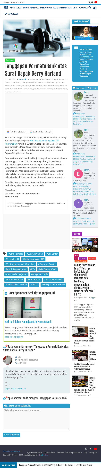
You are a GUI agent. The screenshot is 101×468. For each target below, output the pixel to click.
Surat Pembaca (31, 7)
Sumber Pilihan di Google (42, 132)
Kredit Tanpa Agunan (18, 85)
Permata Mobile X (16, 89)
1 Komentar (34, 79)
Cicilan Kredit (15, 82)
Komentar (80, 88)
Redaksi (21, 79)
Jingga (93, 298)
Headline (83, 258)
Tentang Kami (11, 13)
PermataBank (27, 89)
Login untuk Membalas (15, 388)
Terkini (93, 88)
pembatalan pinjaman (51, 85)
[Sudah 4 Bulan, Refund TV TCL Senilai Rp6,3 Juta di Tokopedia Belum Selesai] (80, 327)
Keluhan (91, 258)
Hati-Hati (76, 256)
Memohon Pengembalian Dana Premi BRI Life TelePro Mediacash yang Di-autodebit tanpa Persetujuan (84, 118)
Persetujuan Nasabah (54, 89)
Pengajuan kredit (40, 274)
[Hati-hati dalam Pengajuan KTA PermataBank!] (23, 299)
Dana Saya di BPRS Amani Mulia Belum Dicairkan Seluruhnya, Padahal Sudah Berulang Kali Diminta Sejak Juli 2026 (84, 188)
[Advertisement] (36, 110)
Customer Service (47, 264)
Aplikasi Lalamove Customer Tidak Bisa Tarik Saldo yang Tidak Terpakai (84, 221)
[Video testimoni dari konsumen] (85, 33)
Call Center (53, 253)
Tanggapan (46, 7)
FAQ (85, 453)
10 (91, 372)
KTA (27, 85)
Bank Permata (46, 79)
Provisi (65, 89)
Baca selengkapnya (14, 336)
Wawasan (84, 7)
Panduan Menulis (62, 7)
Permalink (22, 363)
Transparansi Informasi (13, 92)
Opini (75, 7)
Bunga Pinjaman (58, 79)
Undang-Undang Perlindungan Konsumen (86, 73)
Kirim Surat (16, 7)
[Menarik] (6, 382)
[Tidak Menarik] (7, 385)
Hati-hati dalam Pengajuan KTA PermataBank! (28, 321)
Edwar (86, 170)
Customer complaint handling (47, 82)
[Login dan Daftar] (95, 8)
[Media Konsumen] (6, 7)
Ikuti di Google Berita (17, 132)
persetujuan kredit (39, 89)
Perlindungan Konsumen (73, 453)
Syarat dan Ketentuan (34, 453)
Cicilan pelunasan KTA (28, 82)
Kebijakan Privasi (49, 453)
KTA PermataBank (36, 85)
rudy (86, 200)
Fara (85, 92)
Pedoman (60, 453)
